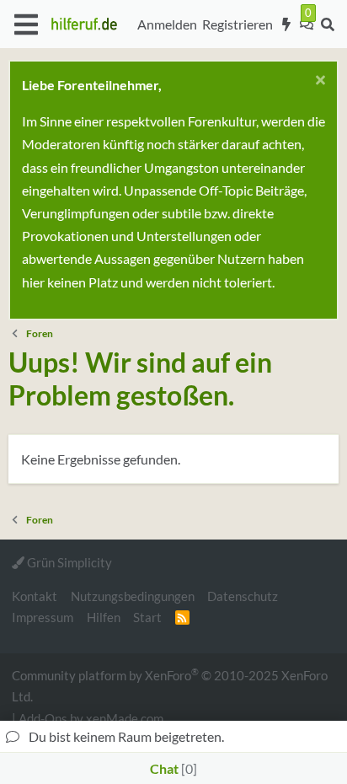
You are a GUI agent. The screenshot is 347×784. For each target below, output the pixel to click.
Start (147, 617)
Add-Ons (43, 718)
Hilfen (103, 617)
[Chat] (306, 24)
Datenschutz (242, 596)
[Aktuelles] (286, 24)
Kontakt (34, 596)
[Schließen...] (318, 82)
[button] (25, 24)
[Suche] (327, 24)
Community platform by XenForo (170, 685)
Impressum (42, 617)
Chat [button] (171, 768)
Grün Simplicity (68, 562)
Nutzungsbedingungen (133, 596)
